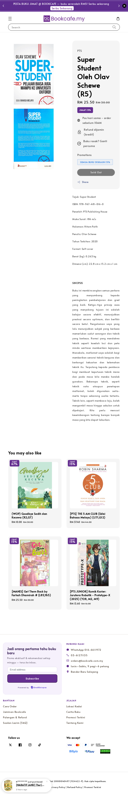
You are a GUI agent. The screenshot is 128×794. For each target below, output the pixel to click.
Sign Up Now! (82, 5)
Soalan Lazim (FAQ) (15, 722)
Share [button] (85, 182)
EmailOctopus (40, 687)
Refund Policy (74, 787)
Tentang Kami (74, 722)
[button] (10, 18)
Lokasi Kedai (74, 706)
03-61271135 (79, 655)
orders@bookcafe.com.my (87, 660)
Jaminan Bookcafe (14, 711)
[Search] (114, 27)
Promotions (84, 155)
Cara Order (10, 706)
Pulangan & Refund (15, 717)
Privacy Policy (57, 787)
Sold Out (96, 172)
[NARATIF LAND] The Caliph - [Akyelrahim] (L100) (30, 785)
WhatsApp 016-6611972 (86, 649)
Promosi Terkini (75, 717)
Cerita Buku (73, 711)
